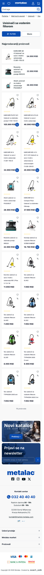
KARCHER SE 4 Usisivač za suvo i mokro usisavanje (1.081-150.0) (19, 55)
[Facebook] (12, 479)
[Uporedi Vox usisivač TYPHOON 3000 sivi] (17, 375)
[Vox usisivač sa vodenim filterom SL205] (11, 338)
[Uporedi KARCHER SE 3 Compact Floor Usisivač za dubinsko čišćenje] (37, 181)
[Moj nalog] (33, 3)
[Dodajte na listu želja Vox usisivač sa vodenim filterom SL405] (17, 294)
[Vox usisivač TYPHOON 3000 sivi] (11, 378)
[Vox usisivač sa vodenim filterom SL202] (31, 301)
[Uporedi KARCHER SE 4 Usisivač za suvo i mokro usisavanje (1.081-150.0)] (17, 136)
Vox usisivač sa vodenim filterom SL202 (29, 317)
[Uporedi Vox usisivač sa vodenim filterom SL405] (17, 298)
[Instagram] (18, 479)
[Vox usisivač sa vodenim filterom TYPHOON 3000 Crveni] (31, 338)
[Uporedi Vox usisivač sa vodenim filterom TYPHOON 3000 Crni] (37, 375)
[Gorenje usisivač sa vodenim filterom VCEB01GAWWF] (31, 224)
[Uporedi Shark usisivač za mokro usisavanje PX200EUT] (17, 181)
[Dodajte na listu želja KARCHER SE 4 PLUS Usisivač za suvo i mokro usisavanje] (37, 95)
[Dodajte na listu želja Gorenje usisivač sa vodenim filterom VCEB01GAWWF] (37, 217)
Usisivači (31, 16)
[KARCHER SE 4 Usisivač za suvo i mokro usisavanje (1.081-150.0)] (11, 138)
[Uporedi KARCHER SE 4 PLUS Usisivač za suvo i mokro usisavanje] (37, 99)
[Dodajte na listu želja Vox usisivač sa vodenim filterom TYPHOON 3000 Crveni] (37, 331)
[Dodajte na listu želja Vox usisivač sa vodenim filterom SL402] (37, 254)
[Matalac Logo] (21, 472)
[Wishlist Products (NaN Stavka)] (9, 3)
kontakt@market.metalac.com (21, 517)
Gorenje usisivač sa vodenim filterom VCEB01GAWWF (30, 240)
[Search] (38, 9)
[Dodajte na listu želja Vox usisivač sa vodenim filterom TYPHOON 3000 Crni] (37, 371)
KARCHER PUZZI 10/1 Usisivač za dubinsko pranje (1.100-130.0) (11, 118)
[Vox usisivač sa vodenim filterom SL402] (31, 261)
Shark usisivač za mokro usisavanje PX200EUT (19, 84)
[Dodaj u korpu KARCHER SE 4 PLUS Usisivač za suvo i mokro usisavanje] (37, 125)
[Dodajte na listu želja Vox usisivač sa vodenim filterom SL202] (37, 294)
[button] (11, 34)
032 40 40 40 (23, 497)
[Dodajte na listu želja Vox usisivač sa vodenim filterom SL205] (17, 331)
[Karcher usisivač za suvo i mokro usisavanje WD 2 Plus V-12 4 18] (11, 261)
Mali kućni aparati (18, 16)
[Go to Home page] (21, 3)
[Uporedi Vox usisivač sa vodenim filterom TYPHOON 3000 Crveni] (37, 335)
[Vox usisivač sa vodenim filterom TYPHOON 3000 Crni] (31, 378)
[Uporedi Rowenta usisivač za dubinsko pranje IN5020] (17, 221)
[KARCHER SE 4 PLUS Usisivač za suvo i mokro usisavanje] (31, 101)
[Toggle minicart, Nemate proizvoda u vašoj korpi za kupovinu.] (38, 3)
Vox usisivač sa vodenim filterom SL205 (9, 354)
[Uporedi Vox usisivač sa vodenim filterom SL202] (37, 298)
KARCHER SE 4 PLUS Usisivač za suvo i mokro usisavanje (31, 118)
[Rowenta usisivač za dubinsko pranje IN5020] (11, 224)
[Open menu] (3, 3)
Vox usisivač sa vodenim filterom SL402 (29, 277)
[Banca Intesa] (16, 561)
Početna (5, 16)
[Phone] (8, 496)
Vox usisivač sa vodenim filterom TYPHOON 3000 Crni (31, 394)
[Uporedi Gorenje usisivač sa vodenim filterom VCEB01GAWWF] (37, 221)
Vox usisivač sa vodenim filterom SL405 (9, 317)
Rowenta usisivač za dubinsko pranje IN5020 (19, 70)
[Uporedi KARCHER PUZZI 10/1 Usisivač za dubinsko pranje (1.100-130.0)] (17, 99)
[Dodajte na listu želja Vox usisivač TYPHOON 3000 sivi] (17, 371)
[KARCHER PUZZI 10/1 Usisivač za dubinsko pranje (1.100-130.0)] (11, 101)
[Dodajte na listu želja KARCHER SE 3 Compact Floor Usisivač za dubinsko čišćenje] (37, 177)
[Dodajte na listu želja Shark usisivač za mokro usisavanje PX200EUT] (17, 177)
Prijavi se (37, 459)
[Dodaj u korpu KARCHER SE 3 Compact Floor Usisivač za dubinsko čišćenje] (37, 210)
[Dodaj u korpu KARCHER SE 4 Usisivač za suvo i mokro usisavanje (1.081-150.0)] (17, 170)
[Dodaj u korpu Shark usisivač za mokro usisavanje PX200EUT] (17, 210)
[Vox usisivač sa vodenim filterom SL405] (11, 301)
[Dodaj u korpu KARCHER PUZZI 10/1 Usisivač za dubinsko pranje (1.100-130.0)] (17, 125)
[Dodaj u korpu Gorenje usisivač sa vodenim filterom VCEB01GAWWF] (37, 247)
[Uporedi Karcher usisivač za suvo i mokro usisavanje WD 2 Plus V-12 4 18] (17, 258)
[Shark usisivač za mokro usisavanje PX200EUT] (11, 184)
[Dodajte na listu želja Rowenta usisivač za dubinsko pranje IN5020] (17, 217)
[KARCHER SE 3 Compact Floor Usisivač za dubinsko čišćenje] (31, 184)
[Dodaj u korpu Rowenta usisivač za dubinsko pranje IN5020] (17, 247)
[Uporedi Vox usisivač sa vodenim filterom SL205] (17, 335)
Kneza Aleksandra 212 (21, 512)
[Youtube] (23, 479)
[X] (29, 479)
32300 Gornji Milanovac (21, 510)
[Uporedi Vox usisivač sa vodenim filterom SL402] (37, 258)
